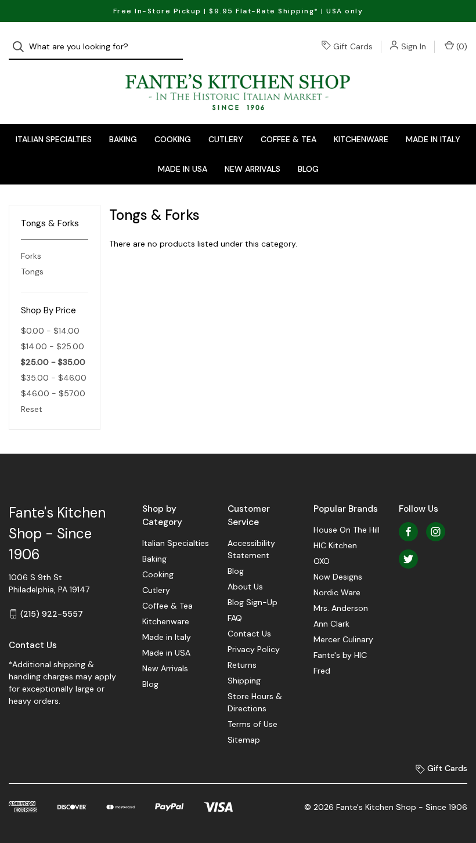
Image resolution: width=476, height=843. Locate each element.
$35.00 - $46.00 (53, 377)
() (460, 46)
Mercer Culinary (343, 639)
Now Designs (337, 576)
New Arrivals (252, 169)
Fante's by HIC (340, 655)
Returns (242, 665)
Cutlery (225, 139)
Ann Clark (331, 623)
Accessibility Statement (251, 549)
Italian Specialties (54, 139)
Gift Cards (353, 46)
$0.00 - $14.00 (50, 330)
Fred (321, 670)
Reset (31, 409)
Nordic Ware (336, 592)
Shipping (244, 680)
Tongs (32, 271)
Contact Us (249, 633)
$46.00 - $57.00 (53, 393)
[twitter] (408, 559)
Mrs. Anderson (340, 608)
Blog (308, 169)
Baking (123, 139)
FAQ (235, 618)
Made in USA (182, 169)
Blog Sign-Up (252, 602)
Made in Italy (433, 139)
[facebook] (408, 532)
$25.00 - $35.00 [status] (53, 362)
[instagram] (436, 532)
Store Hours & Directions (255, 702)
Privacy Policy (254, 649)
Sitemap (244, 740)
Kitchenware (361, 139)
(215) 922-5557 (51, 614)
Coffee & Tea (288, 139)
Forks (31, 256)
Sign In (413, 46)
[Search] (22, 47)
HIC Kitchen (335, 545)
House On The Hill (346, 529)
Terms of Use (252, 724)
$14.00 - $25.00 (52, 346)
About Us (245, 586)
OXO (321, 561)
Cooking (172, 139)
